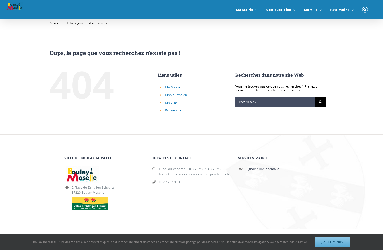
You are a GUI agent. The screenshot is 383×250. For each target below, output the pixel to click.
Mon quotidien (176, 95)
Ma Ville (171, 103)
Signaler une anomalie (262, 169)
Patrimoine (173, 110)
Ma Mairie (172, 87)
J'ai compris (332, 242)
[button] (365, 9)
